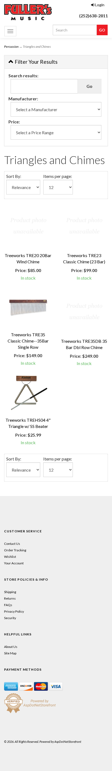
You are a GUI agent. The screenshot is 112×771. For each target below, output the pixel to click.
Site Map (10, 653)
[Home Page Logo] (28, 12)
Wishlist (10, 557)
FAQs (8, 605)
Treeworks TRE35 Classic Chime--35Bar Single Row (28, 341)
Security (10, 618)
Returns (10, 598)
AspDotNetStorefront (67, 741)
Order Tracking (15, 550)
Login (99, 4)
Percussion (11, 46)
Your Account (14, 563)
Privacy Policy (14, 611)
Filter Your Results (36, 62)
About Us (10, 647)
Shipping (10, 592)
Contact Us (12, 544)
